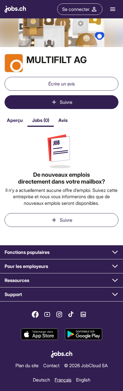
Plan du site (27, 365)
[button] (61, 252)
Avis (63, 120)
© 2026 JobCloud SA (86, 365)
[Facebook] (35, 314)
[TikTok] (71, 314)
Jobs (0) (40, 120)
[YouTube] (47, 314)
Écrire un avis (61, 83)
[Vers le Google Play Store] (83, 334)
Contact (51, 365)
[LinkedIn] (83, 314)
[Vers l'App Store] (39, 334)
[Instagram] (59, 314)
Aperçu (15, 120)
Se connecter (76, 9)
